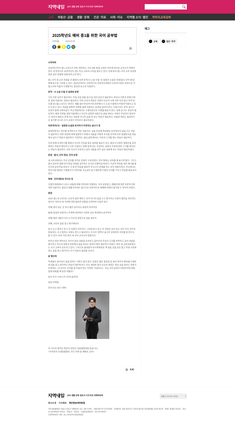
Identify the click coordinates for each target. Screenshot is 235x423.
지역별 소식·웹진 (137, 17)
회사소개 (52, 402)
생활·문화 (83, 17)
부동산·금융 (65, 17)
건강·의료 (99, 17)
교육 (51, 17)
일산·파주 (171, 41)
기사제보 (62, 402)
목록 (132, 369)
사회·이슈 (116, 17)
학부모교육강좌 (161, 17)
